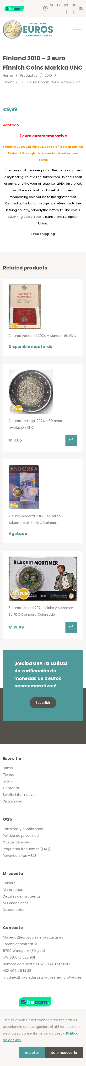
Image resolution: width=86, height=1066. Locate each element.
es (66, 5)
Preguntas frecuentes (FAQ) (26, 849)
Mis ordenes (13, 889)
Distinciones (13, 801)
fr (59, 5)
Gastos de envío (16, 842)
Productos (28, 75)
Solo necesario (64, 1052)
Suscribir (43, 702)
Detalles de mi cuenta (21, 896)
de (74, 5)
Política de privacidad (21, 835)
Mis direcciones (15, 903)
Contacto (11, 788)
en (81, 8)
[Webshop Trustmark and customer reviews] (19, 8)
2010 (48, 75)
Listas (7, 781)
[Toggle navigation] (76, 29)
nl (52, 5)
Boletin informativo (19, 794)
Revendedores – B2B (20, 855)
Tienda (8, 774)
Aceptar (32, 1052)
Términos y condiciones (23, 829)
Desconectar (14, 909)
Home (8, 75)
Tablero (9, 883)
